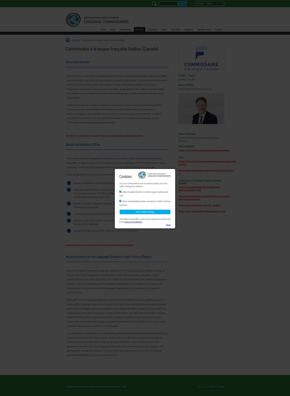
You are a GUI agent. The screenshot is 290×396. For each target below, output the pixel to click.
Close (168, 224)
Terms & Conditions (133, 221)
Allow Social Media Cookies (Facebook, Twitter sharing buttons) (144, 203)
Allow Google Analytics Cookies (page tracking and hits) (143, 193)
